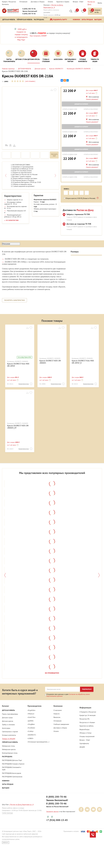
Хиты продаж (7, 784)
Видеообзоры (84, 729)
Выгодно (5, 788)
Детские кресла (7, 721)
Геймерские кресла (9, 749)
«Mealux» (31, 714)
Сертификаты (84, 743)
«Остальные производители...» (38, 742)
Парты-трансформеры (10, 714)
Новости (57, 714)
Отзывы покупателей (87, 736)
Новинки (5, 781)
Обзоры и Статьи (85, 733)
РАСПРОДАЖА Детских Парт (12, 760)
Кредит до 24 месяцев (87, 715)
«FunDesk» (31, 728)
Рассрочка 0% (84, 719)
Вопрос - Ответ (78, 2)
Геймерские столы (8, 746)
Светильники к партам (10, 732)
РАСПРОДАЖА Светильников (12, 777)
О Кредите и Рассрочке (88, 712)
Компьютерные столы (9, 753)
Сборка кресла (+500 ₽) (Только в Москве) (81, 198)
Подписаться (86, 689)
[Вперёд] (99, 575)
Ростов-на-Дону (85, 210)
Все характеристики (12, 220)
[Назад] (5, 575)
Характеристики (23, 384)
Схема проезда (7, 813)
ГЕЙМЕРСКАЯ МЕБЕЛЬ (10, 742)
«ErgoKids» (31, 710)
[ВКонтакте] (62, 80)
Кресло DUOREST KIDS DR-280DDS (50, 362)
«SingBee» (31, 724)
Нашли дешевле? (92, 99)
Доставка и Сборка (37, 2)
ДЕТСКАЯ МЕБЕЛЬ (8, 710)
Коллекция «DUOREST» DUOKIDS (17, 361)
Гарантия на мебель (86, 726)
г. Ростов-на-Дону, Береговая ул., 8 (21, 804)
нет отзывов (29, 81)
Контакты (5, 4)
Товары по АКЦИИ (8, 739)
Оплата (50, 2)
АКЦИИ (82, 747)
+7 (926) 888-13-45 (57, 820)
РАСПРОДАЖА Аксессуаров (11, 773)
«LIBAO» (30, 738)
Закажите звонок (52, 811)
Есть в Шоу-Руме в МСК (24, 357)
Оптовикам (23, 2)
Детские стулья (7, 718)
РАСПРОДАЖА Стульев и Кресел (13, 764)
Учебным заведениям (61, 724)
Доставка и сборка (60, 728)
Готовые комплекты (9, 735)
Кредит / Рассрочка (9, 2)
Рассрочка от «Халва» (87, 722)
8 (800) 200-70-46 (29, 9)
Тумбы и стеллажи (8, 725)
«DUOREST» (32, 735)
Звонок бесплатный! (29, 11)
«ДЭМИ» (31, 721)
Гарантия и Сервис (62, 2)
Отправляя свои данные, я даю (68, 695)
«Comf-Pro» (32, 717)
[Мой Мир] (67, 80)
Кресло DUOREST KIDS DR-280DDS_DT (18, 427)
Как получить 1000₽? (38, 36)
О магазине (58, 710)
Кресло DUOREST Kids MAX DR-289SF (18, 365)
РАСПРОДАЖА (7, 756)
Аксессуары (6, 728)
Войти (100, 3)
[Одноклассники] (64, 80)
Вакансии (57, 717)
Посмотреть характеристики (14, 300)
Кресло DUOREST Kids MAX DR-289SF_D (83, 362)
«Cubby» (31, 731)
